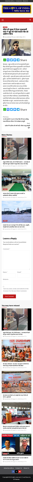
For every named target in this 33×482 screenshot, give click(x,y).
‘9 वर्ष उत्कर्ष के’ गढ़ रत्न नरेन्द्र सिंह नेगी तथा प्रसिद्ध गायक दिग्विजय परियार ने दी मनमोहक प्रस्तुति (16, 119)
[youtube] (19, 471)
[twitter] (16, 471)
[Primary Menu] (3, 20)
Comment (6, 249)
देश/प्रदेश (5, 359)
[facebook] (13, 471)
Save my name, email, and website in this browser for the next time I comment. (16, 290)
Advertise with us (10, 1)
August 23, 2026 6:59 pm (18, 461)
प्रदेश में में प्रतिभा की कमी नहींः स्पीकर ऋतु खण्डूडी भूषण (17, 126)
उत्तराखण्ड (5, 27)
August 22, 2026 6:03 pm (18, 197)
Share (23, 60)
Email (19, 272)
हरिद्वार (4, 422)
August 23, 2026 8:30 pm (18, 399)
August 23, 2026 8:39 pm (18, 166)
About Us (25, 1)
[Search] (30, 19)
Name (5, 272)
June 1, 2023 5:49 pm (18, 37)
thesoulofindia (7, 37)
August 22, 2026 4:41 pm (18, 229)
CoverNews (25, 477)
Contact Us (19, 1)
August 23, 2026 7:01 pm (18, 430)
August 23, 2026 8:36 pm (18, 367)
